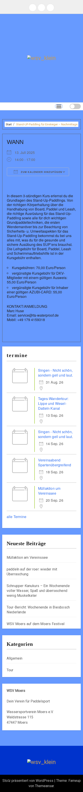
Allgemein (15, 658)
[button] (66, 106)
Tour (10, 670)
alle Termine (16, 516)
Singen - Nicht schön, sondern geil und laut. (55, 373)
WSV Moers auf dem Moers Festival (35, 624)
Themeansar (44, 786)
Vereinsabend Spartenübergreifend (54, 462)
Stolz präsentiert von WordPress (28, 781)
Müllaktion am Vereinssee (27, 557)
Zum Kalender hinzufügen (41, 172)
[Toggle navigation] (59, 106)
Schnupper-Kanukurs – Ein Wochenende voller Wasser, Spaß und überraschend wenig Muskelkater (38, 591)
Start (9, 124)
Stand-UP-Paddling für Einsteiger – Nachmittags (46, 124)
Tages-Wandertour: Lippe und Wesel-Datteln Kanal (53, 403)
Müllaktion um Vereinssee (49, 491)
